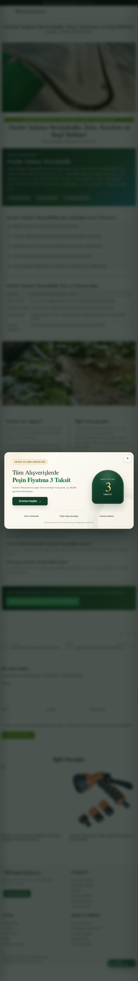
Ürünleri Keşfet (30, 501)
